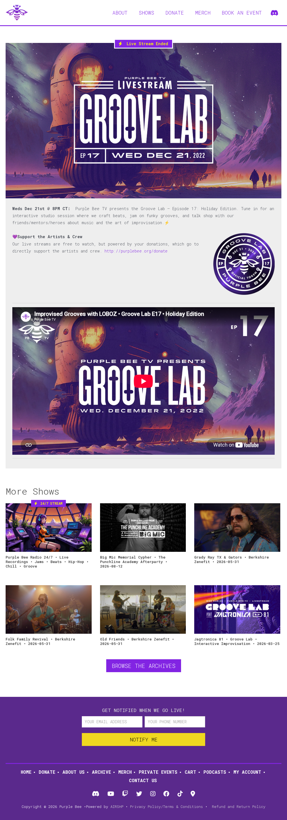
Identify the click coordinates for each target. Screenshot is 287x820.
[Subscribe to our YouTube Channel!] (110, 794)
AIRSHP (116, 806)
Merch (125, 772)
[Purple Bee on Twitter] (139, 794)
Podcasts (214, 772)
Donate (47, 772)
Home (26, 772)
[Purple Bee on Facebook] (166, 794)
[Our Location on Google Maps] (193, 794)
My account (247, 772)
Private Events (158, 772)
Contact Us (143, 780)
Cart (190, 772)
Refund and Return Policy (238, 806)
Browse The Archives (143, 665)
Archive (101, 772)
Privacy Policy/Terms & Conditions (166, 806)
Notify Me (144, 739)
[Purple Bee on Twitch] (125, 794)
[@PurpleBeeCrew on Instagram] (152, 794)
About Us (74, 772)
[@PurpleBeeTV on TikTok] (180, 794)
